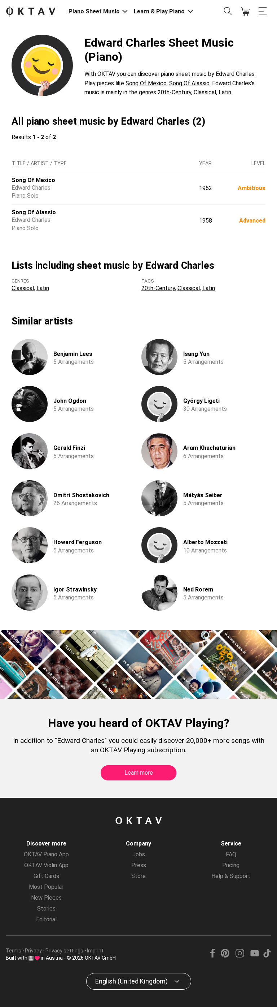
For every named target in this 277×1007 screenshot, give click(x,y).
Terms (13, 951)
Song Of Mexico (146, 83)
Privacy (33, 951)
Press (138, 865)
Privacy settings (64, 951)
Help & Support (230, 876)
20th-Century (174, 92)
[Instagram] (239, 955)
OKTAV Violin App (46, 865)
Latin (225, 92)
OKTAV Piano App (46, 854)
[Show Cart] (245, 11)
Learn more (138, 772)
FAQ (231, 854)
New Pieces (46, 897)
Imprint (95, 951)
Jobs (138, 854)
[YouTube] (254, 955)
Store (138, 876)
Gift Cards (46, 876)
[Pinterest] (225, 955)
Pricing (230, 865)
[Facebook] (212, 955)
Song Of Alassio (189, 83)
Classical (205, 92)
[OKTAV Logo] (31, 11)
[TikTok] (267, 955)
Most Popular (46, 886)
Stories (46, 908)
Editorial (46, 919)
